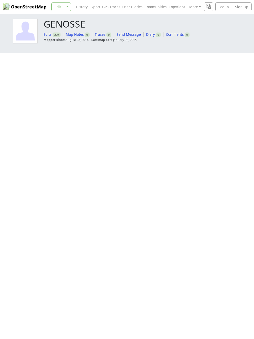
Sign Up (241, 6)
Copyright (177, 6)
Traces (100, 34)
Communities (156, 6)
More (193, 6)
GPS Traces (111, 6)
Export (95, 6)
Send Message (129, 34)
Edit (58, 6)
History (82, 6)
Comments (175, 34)
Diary (150, 34)
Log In (224, 6)
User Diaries (132, 6)
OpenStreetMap (28, 7)
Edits (47, 34)
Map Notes (75, 34)
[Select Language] (208, 6)
